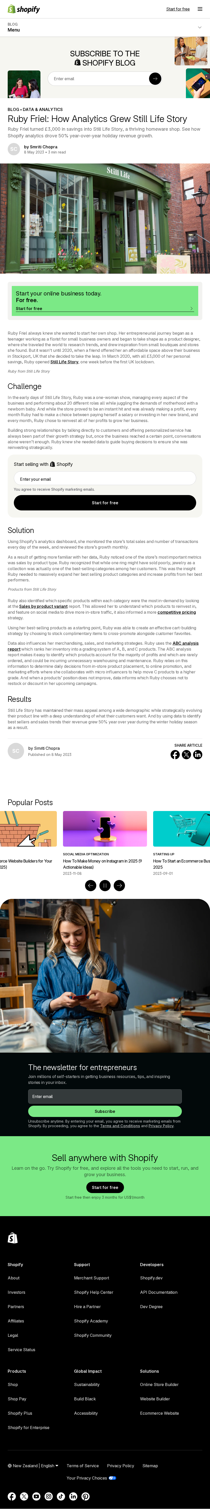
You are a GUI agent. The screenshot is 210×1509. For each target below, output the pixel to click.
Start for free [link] (105, 502)
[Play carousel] (105, 885)
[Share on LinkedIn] (197, 754)
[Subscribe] (155, 79)
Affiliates (16, 1320)
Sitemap (150, 1465)
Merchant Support (91, 1277)
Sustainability (87, 1384)
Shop (13, 1384)
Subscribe (105, 1111)
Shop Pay (17, 1398)
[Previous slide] (90, 885)
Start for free (178, 9)
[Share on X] (186, 754)
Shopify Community (93, 1335)
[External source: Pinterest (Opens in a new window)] (85, 1496)
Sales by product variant (43, 606)
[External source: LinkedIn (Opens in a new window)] (73, 1496)
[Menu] (200, 9)
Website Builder (155, 1398)
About (13, 1277)
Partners (16, 1306)
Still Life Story (64, 361)
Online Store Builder (159, 1384)
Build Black (85, 1398)
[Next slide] (119, 885)
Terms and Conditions (120, 1126)
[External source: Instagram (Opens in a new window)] (49, 1496)
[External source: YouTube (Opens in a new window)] (36, 1496)
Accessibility (86, 1413)
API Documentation (158, 1292)
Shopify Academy (91, 1320)
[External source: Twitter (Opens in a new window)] (24, 1496)
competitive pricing (177, 612)
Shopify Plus (20, 1413)
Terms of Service (83, 1465)
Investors (16, 1292)
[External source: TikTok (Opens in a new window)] (61, 1496)
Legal (13, 1335)
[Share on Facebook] (175, 754)
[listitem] (105, 843)
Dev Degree (151, 1306)
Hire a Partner (87, 1306)
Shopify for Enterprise (28, 1427)
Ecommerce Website (159, 1413)
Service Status (21, 1349)
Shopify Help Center (93, 1292)
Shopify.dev (151, 1277)
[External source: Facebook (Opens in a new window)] (12, 1496)
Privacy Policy (161, 1126)
